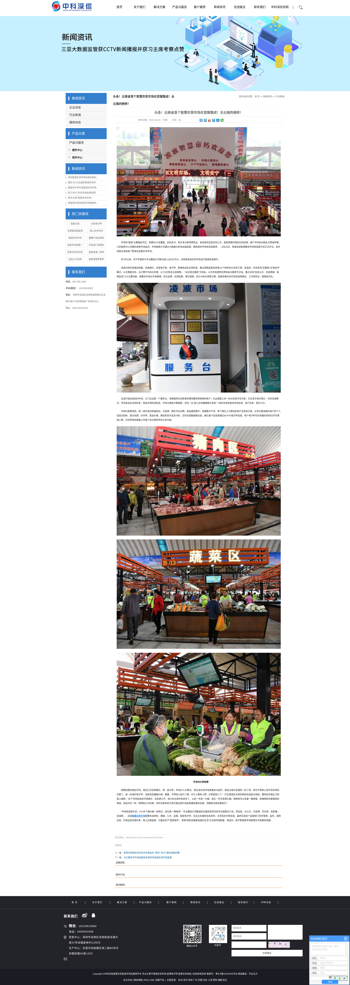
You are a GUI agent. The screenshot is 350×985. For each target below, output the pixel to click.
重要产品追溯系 (96, 238)
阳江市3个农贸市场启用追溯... (82, 193)
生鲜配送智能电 (75, 231)
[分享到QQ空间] (205, 120)
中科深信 (266, 902)
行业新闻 (75, 114)
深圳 (190, 980)
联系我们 (260, 7)
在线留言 (240, 7)
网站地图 (138, 980)
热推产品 (159, 980)
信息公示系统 (75, 259)
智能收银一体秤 (96, 252)
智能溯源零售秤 (96, 259)
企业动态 (75, 107)
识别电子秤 (96, 224)
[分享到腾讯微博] (213, 120)
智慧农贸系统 (184, 974)
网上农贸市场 (96, 231)
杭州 (180, 980)
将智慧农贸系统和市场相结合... (83, 203)
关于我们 (139, 7)
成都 (220, 980)
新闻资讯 (219, 7)
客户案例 (199, 7)
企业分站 (127, 980)
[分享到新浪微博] (209, 120)
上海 (210, 980)
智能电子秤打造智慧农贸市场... (83, 187)
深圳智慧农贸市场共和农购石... (83, 177)
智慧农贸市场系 (75, 252)
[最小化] (345, 939)
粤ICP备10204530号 (225, 974)
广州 (195, 980)
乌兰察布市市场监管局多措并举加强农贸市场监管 (148, 857)
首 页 (257, 96)
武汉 (225, 980)
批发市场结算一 (75, 245)
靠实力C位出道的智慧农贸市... (83, 182)
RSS (146, 980)
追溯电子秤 (172, 974)
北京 (205, 980)
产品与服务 (179, 7)
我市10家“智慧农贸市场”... (80, 198)
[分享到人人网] (217, 120)
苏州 (185, 980)
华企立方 (253, 974)
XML (152, 980)
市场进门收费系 (96, 245)
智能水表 (75, 224)
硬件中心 (77, 150)
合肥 (200, 980)
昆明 (215, 980)
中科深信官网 (280, 7)
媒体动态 (75, 122)
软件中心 (77, 157)
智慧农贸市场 (75, 238)
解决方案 (159, 7)
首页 (119, 7)
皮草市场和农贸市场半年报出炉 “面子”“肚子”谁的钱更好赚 (152, 853)
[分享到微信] (222, 120)
